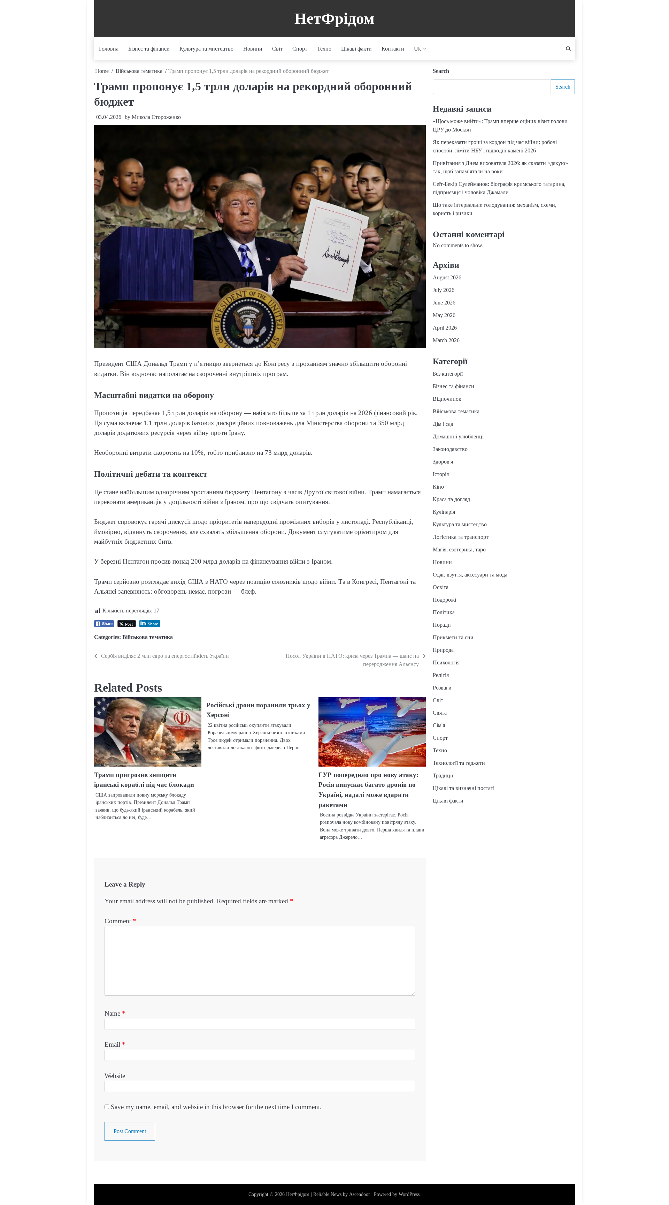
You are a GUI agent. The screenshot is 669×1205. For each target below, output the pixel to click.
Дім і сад (443, 424)
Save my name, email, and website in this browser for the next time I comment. (216, 1106)
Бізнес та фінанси (149, 49)
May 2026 (444, 315)
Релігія (441, 675)
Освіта (440, 587)
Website (115, 1075)
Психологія (446, 663)
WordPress (409, 1194)
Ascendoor (359, 1194)
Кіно (438, 487)
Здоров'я (443, 462)
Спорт (299, 49)
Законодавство (450, 449)
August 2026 (447, 278)
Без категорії (448, 374)
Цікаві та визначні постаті (463, 788)
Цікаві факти (356, 49)
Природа (443, 650)
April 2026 (445, 328)
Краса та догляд (451, 500)
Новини (252, 49)
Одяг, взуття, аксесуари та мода (470, 575)
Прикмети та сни (453, 638)
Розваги (442, 688)
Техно (324, 49)
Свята (440, 713)
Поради (442, 625)
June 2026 (444, 303)
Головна (108, 49)
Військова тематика (147, 637)
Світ (277, 49)
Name (115, 1013)
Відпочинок (447, 399)
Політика (444, 613)
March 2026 (446, 341)
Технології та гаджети (459, 763)
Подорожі (444, 600)
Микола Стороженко (156, 117)
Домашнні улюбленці (458, 437)
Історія (441, 474)
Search (441, 71)
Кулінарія (444, 512)
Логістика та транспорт (461, 537)
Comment (120, 921)
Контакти (393, 49)
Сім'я (439, 726)
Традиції (443, 776)
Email (115, 1044)
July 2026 (443, 290)
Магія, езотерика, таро (459, 550)
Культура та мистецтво (206, 49)
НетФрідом (334, 18)
